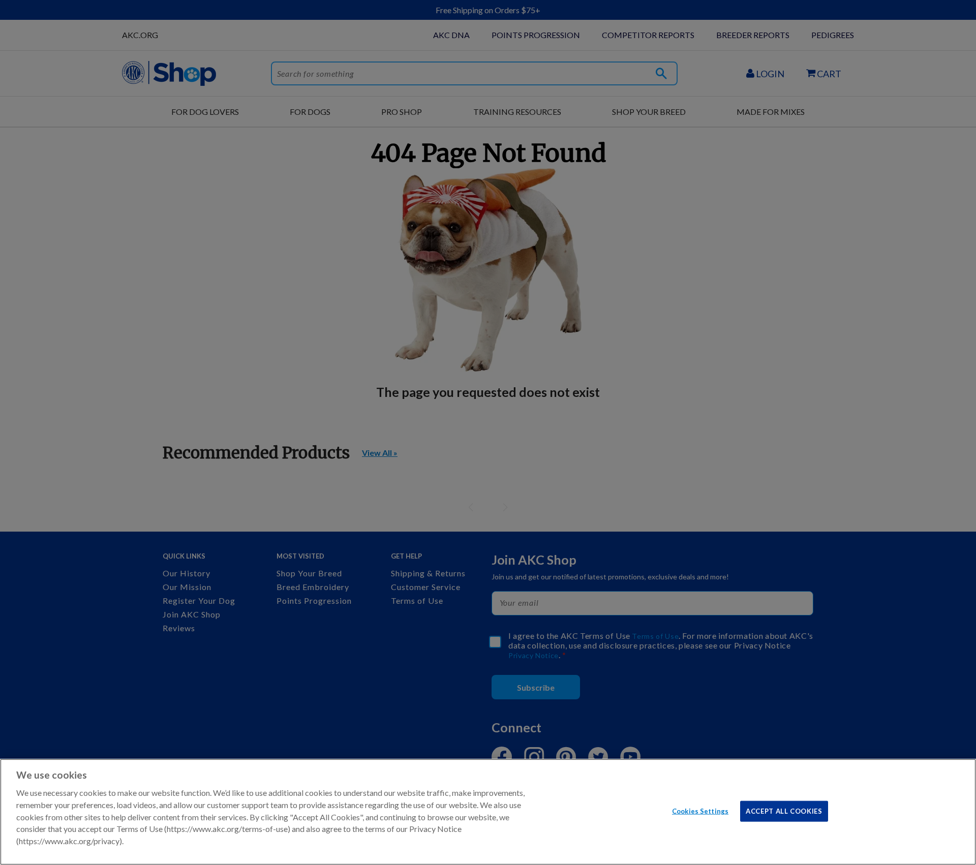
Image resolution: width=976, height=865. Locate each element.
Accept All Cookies (784, 811)
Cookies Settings (700, 811)
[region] (488, 812)
